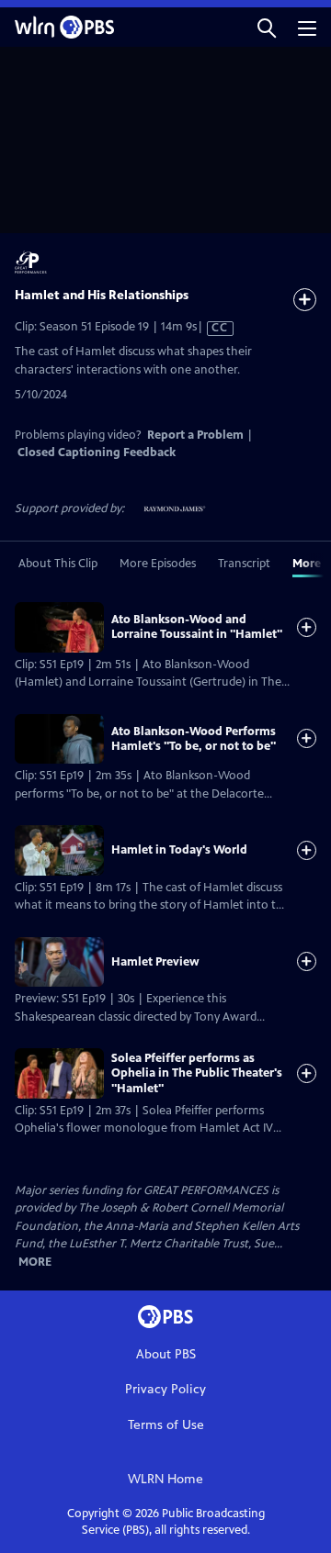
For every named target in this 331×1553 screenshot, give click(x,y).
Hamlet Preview (155, 962)
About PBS (166, 1354)
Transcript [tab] (244, 563)
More (34, 1262)
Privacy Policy (165, 1389)
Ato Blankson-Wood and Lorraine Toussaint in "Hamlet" (196, 627)
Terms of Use (166, 1425)
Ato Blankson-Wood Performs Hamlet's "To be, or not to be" (193, 739)
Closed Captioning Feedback (96, 452)
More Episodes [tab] (158, 563)
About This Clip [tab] (57, 563)
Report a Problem (195, 435)
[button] (266, 27)
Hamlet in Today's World (179, 850)
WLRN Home (165, 1479)
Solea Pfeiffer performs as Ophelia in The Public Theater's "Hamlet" (196, 1073)
